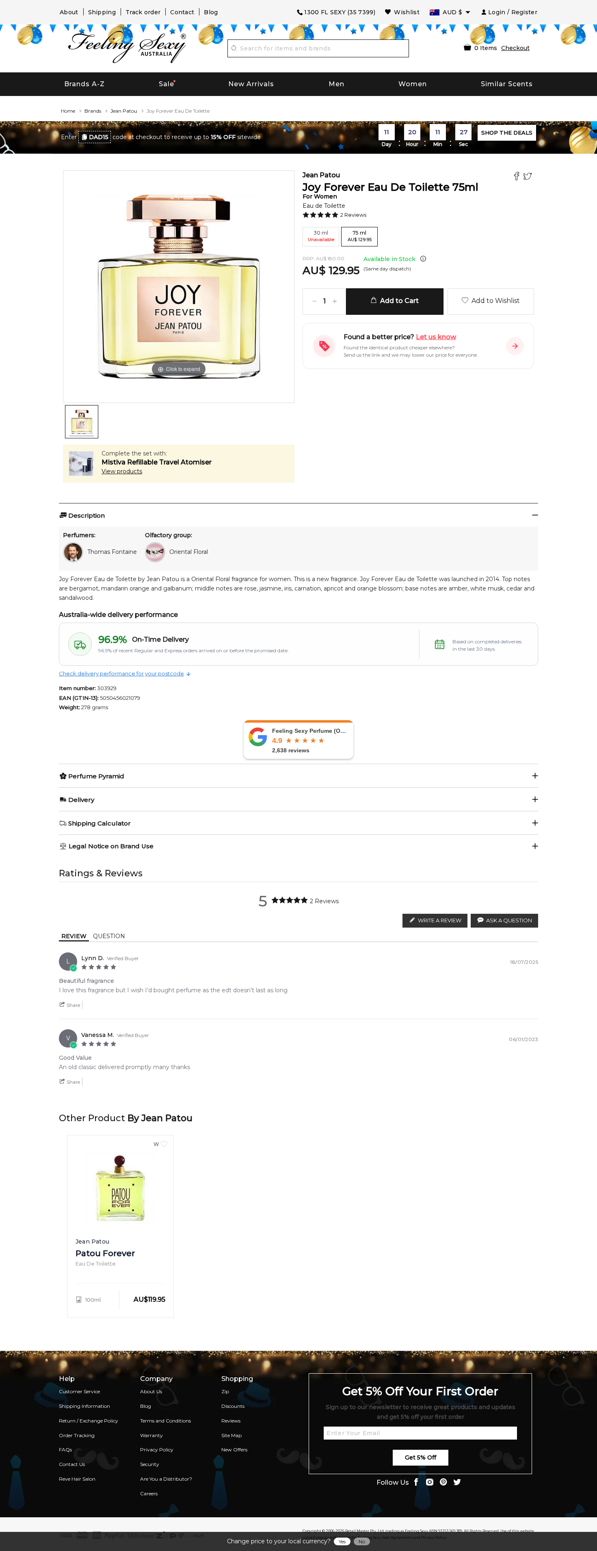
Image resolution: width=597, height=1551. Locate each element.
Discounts (232, 1406)
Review (74, 936)
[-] (314, 301)
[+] (334, 301)
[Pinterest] (443, 1483)
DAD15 (98, 137)
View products (122, 471)
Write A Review (439, 920)
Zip (225, 1391)
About (69, 12)
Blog (211, 12)
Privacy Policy (156, 1449)
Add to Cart (398, 301)
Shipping (102, 12)
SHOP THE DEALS (506, 132)
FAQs (65, 1449)
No (362, 1541)
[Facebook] (517, 177)
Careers (149, 1493)
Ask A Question (509, 920)
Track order (142, 12)
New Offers (234, 1449)
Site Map (231, 1435)
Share (72, 1005)
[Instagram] (430, 1483)
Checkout (515, 48)
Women (412, 84)
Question (109, 936)
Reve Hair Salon (77, 1479)
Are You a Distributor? (166, 1479)
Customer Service (79, 1391)
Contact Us (72, 1464)
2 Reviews (353, 214)
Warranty (151, 1435)
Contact (182, 12)
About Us (151, 1391)
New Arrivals (251, 84)
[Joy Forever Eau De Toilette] (81, 421)
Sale (166, 84)
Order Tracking (77, 1435)
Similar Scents (507, 84)
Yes (342, 1541)
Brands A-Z (84, 84)
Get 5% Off (420, 1457)
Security (149, 1464)
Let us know (436, 337)
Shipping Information (84, 1406)
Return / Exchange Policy (88, 1421)
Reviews (230, 1421)
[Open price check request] (515, 346)
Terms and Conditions (165, 1421)
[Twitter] (528, 177)
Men (336, 84)
